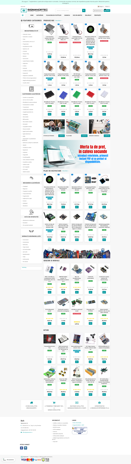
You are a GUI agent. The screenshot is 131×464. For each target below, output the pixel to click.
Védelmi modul (26, 164)
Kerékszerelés (26, 259)
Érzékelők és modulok (27, 36)
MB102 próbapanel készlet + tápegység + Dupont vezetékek (76, 380)
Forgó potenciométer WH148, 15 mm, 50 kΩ (49, 74)
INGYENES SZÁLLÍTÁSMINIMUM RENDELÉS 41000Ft (77, 407)
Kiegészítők (25, 154)
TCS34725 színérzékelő (90, 277)
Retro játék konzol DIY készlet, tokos (76, 347)
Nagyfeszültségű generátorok (29, 80)
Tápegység (25, 114)
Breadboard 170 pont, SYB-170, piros (90, 102)
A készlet (25, 51)
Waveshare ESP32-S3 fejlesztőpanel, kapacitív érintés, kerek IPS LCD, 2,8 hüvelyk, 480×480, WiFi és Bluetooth (90, 40)
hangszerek (25, 73)
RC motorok (25, 261)
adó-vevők (25, 251)
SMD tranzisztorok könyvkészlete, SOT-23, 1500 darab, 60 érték (63, 348)
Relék (24, 136)
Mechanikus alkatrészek (31, 183)
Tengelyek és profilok (27, 191)
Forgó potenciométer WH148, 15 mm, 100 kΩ (104, 37)
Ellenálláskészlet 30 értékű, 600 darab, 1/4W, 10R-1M (90, 380)
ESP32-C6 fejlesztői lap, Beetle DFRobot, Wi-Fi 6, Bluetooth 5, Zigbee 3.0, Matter (77, 226)
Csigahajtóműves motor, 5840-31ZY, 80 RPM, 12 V (77, 38)
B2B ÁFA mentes (56, 427)
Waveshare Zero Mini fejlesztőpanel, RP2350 (63, 188)
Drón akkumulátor (27, 249)
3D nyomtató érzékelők (28, 225)
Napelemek (25, 150)
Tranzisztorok (26, 107)
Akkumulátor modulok (27, 121)
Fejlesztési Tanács (27, 34)
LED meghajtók (26, 167)
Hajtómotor (25, 63)
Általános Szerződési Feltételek (59, 425)
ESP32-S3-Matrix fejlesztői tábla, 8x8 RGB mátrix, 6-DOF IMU (63, 226)
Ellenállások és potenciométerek (30, 102)
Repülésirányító (26, 254)
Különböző (25, 203)
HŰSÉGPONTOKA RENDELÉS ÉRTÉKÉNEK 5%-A (99, 407)
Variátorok (25, 152)
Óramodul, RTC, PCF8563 (90, 310)
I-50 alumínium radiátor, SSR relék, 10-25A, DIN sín (49, 38)
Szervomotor (25, 58)
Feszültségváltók (26, 157)
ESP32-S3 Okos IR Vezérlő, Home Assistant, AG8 (49, 226)
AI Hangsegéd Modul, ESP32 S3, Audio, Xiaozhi (90, 188)
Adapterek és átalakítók (28, 75)
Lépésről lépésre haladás (28, 61)
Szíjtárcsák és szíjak (27, 198)
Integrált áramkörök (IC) (28, 112)
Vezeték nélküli (26, 82)
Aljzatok (24, 145)
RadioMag (24, 267)
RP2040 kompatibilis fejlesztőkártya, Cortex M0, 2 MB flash (104, 226)
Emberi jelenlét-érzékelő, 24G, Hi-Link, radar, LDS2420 (104, 311)
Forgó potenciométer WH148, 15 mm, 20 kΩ (63, 74)
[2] (48, 52)
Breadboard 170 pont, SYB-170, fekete (49, 102)
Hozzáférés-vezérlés (27, 162)
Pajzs (24, 39)
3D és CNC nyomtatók (31, 217)
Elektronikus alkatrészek (31, 94)
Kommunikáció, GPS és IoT (29, 41)
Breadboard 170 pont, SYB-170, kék (63, 102)
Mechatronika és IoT (31, 31)
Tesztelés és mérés (27, 147)
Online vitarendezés (77, 422)
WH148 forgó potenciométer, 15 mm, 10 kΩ (76, 75)
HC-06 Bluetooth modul (49, 310)
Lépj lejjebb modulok (27, 126)
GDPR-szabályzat (56, 429)
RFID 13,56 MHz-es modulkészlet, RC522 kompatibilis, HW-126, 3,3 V (49, 279)
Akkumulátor (25, 116)
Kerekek (24, 201)
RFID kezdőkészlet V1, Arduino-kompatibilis (104, 347)
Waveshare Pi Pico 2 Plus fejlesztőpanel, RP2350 (77, 188)
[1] (46, 52)
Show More (58, 20)
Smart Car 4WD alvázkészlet (63, 379)
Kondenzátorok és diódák (28, 104)
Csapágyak (25, 186)
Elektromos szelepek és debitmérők (30, 142)
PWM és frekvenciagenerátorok (29, 78)
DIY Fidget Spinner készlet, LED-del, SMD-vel (90, 348)
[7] (77, 322)
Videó (24, 256)
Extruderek (25, 222)
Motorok (24, 56)
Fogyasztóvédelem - (78, 425)
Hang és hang (26, 53)
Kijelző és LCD (26, 48)
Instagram (25, 448)
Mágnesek (25, 188)
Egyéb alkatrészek (27, 133)
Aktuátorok (25, 205)
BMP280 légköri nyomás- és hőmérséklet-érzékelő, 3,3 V (63, 279)
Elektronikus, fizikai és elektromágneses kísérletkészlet (49, 380)
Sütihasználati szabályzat (58, 435)
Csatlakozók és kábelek (28, 109)
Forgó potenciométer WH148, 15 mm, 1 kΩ (104, 74)
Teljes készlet (26, 247)
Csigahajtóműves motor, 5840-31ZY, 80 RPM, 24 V (63, 38)
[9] (78, 322)
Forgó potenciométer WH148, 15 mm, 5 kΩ (90, 74)
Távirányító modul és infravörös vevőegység (63, 310)
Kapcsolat (23, 6)
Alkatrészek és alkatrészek (28, 220)
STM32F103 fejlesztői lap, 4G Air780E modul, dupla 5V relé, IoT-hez (90, 226)
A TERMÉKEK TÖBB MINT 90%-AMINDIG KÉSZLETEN (54, 408)
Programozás (26, 44)
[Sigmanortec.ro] (34, 10)
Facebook (21, 448)
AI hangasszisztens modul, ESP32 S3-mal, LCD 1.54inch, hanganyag (104, 189)
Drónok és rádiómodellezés (31, 236)
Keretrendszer (26, 242)
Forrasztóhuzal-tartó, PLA (49, 347)
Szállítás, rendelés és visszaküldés (60, 423)
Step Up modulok (26, 129)
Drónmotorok (26, 239)
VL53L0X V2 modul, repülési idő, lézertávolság (104, 278)
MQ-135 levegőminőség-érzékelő (77, 278)
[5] (52, 52)
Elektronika (25, 244)
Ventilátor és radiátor (27, 70)
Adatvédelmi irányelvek (58, 433)
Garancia (55, 431)
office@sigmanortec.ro (27, 432)
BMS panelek (26, 119)
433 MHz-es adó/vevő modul (76, 310)
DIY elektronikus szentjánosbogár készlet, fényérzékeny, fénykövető (104, 381)
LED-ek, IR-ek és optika (28, 99)
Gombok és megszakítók (28, 97)
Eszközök (25, 68)
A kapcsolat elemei (27, 193)
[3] (49, 52)
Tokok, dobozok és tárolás (28, 159)
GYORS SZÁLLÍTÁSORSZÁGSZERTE (31, 407)
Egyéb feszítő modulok (28, 131)
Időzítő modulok (26, 171)
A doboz (24, 65)
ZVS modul (25, 169)
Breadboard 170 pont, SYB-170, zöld (76, 102)
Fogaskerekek (26, 196)
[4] (51, 52)
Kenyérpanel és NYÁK (27, 46)
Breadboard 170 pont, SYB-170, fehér (104, 102)
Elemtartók (25, 124)
